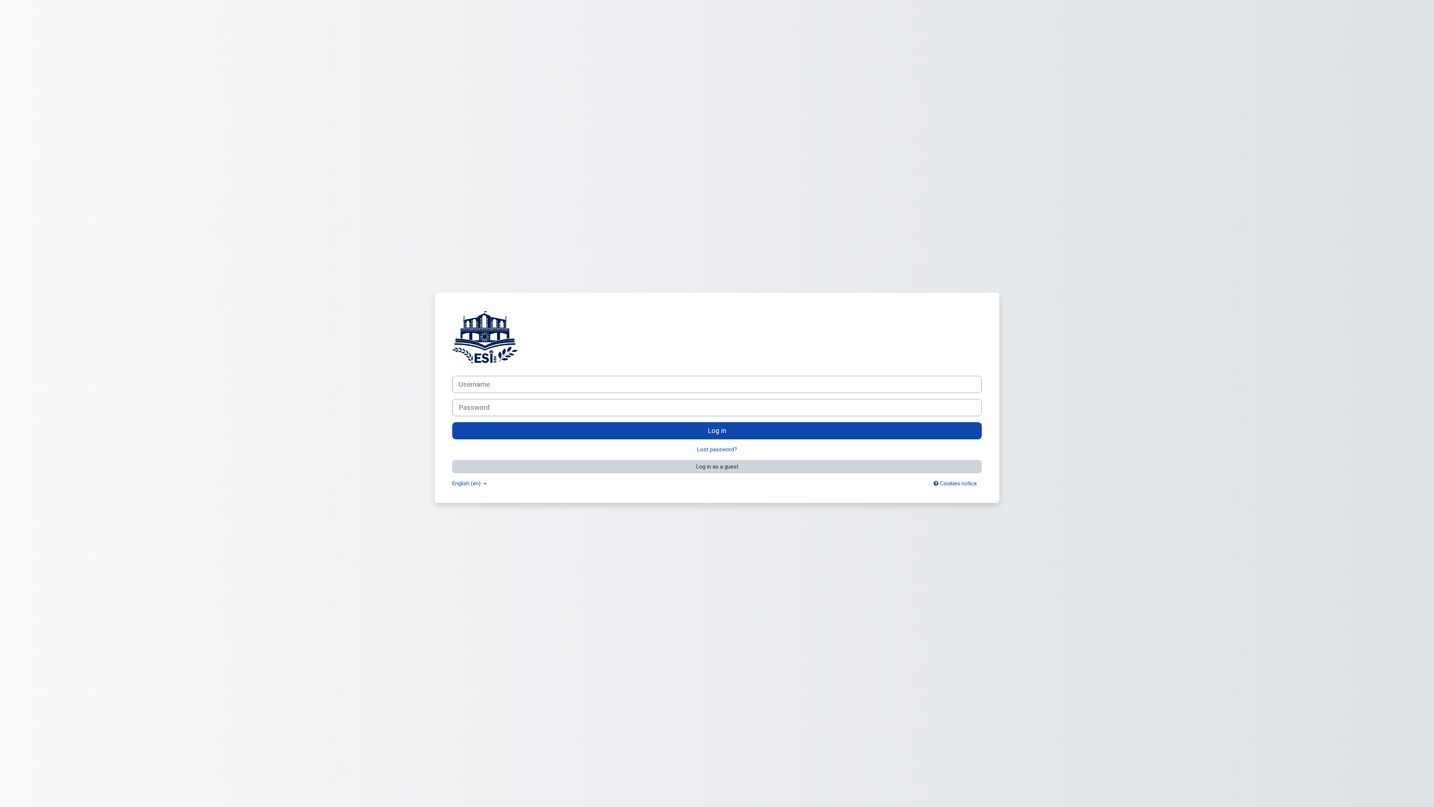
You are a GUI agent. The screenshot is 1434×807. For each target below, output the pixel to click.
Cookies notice (957, 483)
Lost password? (717, 449)
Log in (717, 431)
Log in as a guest (717, 466)
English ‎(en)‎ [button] (467, 483)
